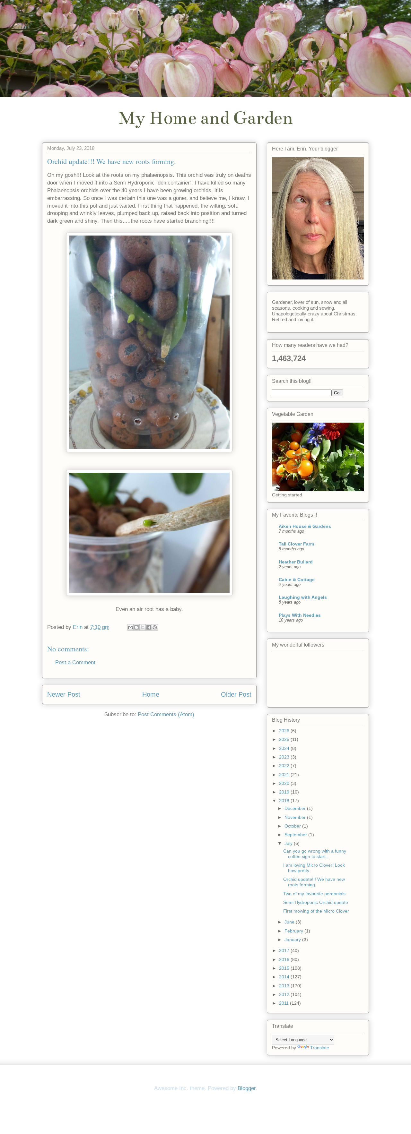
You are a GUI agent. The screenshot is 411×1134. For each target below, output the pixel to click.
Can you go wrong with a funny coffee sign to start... (314, 853)
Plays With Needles (300, 615)
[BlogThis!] (136, 627)
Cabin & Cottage (297, 579)
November (295, 817)
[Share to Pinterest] (155, 627)
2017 (285, 950)
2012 (285, 994)
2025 (285, 739)
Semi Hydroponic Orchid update (315, 902)
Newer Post (63, 694)
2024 (285, 748)
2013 (285, 985)
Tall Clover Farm (296, 543)
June (290, 921)
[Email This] (130, 627)
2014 (285, 976)
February (294, 930)
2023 (285, 757)
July (289, 843)
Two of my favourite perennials (314, 893)
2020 (285, 783)
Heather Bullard (296, 561)
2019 (285, 792)
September (296, 834)
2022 (285, 765)
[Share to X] (142, 627)
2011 (284, 1003)
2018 (285, 800)
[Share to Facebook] (148, 627)
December (295, 808)
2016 (285, 959)
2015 (285, 968)
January (293, 939)
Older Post (236, 694)
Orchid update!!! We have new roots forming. (314, 882)
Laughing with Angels (303, 597)
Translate (319, 1047)
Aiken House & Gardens (305, 526)
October (293, 826)
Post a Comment (75, 662)
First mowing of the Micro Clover (316, 911)
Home (150, 694)
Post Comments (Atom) (166, 714)
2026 (285, 730)
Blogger (247, 1088)
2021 (285, 774)
